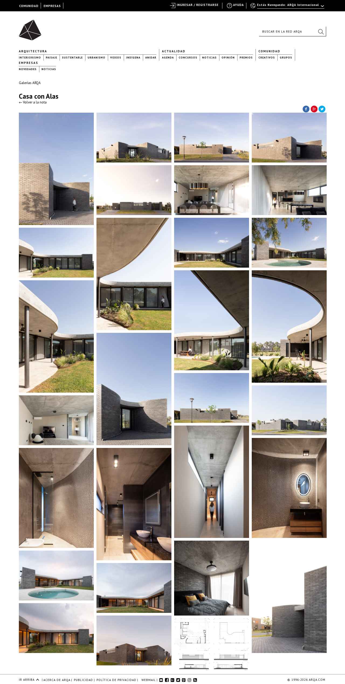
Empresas (28, 63)
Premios (246, 57)
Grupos (286, 57)
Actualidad (173, 51)
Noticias (209, 57)
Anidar (150, 57)
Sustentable (72, 57)
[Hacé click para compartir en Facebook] (306, 109)
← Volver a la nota (33, 102)
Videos (115, 57)
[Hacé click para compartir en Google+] (314, 109)
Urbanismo (96, 57)
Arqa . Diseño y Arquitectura (31, 27)
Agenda (168, 57)
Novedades (28, 69)
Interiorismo (30, 57)
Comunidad (269, 51)
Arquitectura (33, 51)
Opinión (228, 57)
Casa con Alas (38, 96)
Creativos (266, 57)
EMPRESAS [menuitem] (52, 6)
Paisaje (51, 57)
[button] (321, 31)
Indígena (133, 57)
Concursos (188, 57)
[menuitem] (287, 7)
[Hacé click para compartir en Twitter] (322, 109)
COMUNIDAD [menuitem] (29, 6)
